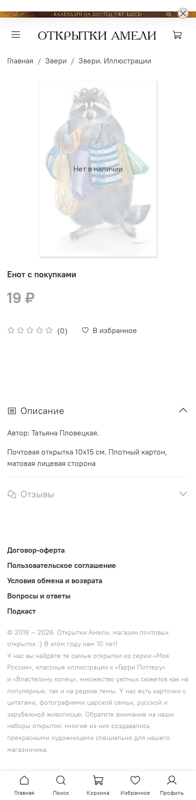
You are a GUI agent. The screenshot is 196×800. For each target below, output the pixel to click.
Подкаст (21, 611)
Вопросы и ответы (38, 595)
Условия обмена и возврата (54, 580)
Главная (20, 60)
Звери (56, 60)
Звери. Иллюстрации (114, 60)
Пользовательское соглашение (61, 565)
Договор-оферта (36, 550)
